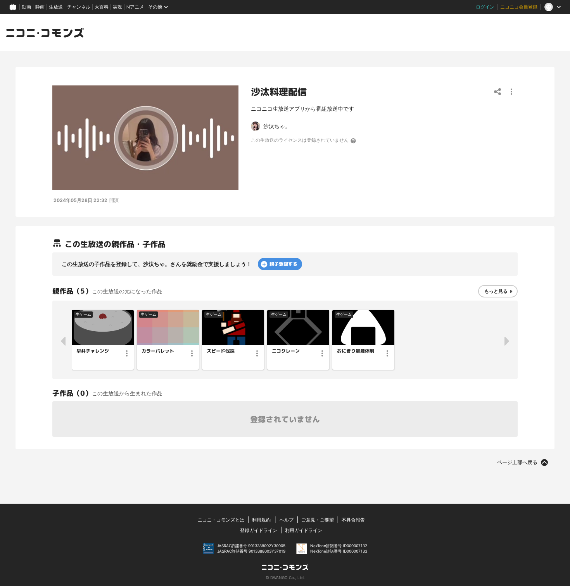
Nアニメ (135, 7)
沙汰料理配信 (279, 91)
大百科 (102, 7)
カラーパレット (158, 351)
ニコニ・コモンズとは (221, 520)
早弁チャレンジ (92, 351)
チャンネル (78, 7)
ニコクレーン (286, 351)
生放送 (56, 7)
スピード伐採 (221, 351)
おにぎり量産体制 (355, 351)
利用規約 (261, 520)
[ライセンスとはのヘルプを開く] (353, 140)
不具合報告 (353, 520)
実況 (117, 7)
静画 (40, 7)
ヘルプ (287, 520)
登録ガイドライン (258, 530)
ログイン (485, 7)
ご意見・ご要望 (317, 520)
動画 (26, 7)
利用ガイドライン (303, 530)
